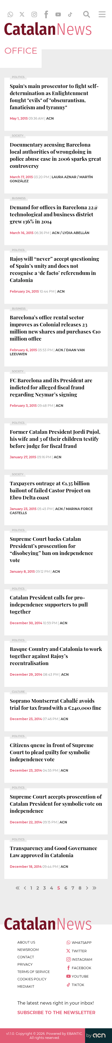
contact (25, 957)
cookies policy (31, 979)
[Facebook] (46, 14)
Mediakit (25, 986)
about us (26, 942)
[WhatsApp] (10, 14)
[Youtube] (58, 14)
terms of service (33, 972)
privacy (25, 964)
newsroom (28, 950)
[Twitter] (22, 14)
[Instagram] (34, 14)
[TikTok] (70, 14)
